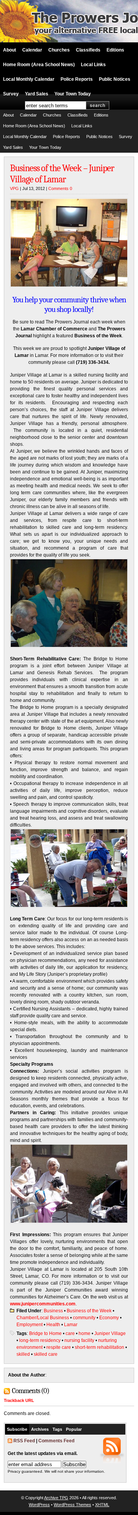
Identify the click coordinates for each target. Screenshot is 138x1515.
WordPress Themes (72, 1504)
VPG (14, 188)
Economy (109, 1317)
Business (53, 1310)
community (84, 1317)
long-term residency (40, 1340)
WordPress (39, 1504)
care (70, 1333)
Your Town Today (72, 94)
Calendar (32, 50)
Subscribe (17, 1429)
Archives (40, 1429)
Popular (74, 1429)
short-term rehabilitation (99, 1347)
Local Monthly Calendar (28, 79)
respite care (58, 1347)
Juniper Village (110, 1333)
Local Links (93, 64)
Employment (29, 1324)
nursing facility (79, 1340)
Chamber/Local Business (42, 1317)
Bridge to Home (45, 1333)
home (84, 1333)
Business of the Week (89, 1310)
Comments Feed (56, 1440)
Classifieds (88, 50)
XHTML (102, 1504)
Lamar (70, 1324)
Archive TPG (56, 1497)
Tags (57, 1429)
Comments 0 (60, 188)
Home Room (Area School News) (39, 64)
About (9, 50)
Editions (115, 50)
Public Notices (114, 79)
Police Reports (77, 79)
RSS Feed (24, 1440)
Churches (59, 50)
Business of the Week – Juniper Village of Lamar (62, 174)
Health (53, 1324)
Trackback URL (19, 1400)
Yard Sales (36, 94)
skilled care (46, 1354)
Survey (11, 94)
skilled (23, 1354)
